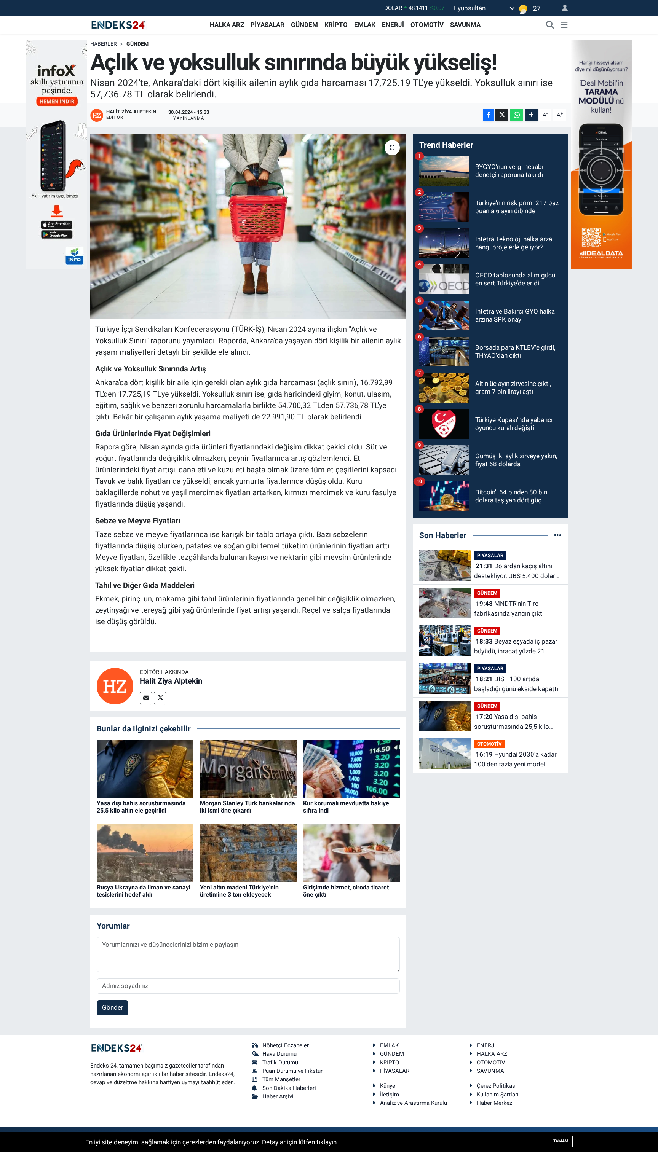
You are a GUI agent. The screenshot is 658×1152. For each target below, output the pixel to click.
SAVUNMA (465, 25)
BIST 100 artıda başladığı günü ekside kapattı (516, 684)
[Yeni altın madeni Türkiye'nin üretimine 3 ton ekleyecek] (248, 852)
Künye (387, 1085)
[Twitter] (160, 698)
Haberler (103, 44)
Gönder (112, 1007)
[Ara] (550, 25)
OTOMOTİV (427, 25)
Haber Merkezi (495, 1102)
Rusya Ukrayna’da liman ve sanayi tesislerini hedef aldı (143, 891)
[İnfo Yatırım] (56, 154)
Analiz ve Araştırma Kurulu (413, 1102)
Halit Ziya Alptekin (171, 680)
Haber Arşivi (278, 1096)
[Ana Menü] (564, 25)
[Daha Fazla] (531, 115)
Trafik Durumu (280, 1062)
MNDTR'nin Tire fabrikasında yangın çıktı (509, 608)
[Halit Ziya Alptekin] (115, 685)
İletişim (389, 1094)
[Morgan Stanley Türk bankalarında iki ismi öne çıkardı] (248, 768)
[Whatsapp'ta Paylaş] (516, 115)
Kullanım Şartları (498, 1094)
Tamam (561, 1141)
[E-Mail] (146, 698)
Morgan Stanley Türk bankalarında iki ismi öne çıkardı (247, 807)
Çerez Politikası (497, 1085)
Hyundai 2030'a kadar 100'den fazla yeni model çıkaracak (515, 759)
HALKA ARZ (227, 25)
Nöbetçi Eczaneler (285, 1045)
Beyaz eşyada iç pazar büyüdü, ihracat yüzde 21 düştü (515, 646)
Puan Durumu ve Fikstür (292, 1071)
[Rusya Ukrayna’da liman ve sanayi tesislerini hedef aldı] (145, 852)
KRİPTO (336, 25)
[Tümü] (557, 535)
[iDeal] (601, 154)
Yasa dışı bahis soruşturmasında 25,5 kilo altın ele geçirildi (141, 807)
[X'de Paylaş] (501, 115)
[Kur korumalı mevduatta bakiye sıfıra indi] (351, 768)
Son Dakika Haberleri (289, 1088)
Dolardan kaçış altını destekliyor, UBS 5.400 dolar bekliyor (514, 571)
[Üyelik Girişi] (562, 8)
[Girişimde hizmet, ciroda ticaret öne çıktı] (351, 852)
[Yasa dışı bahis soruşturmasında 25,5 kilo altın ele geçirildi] (145, 768)
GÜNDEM (304, 25)
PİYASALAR (267, 25)
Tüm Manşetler (281, 1079)
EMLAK (364, 25)
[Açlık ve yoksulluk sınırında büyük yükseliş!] (248, 226)
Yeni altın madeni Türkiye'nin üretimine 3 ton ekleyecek (239, 891)
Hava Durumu (279, 1053)
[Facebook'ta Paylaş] (488, 115)
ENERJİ (393, 25)
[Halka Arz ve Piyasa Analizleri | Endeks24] (118, 24)
